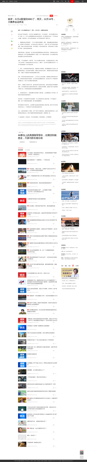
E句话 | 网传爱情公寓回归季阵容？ (68, 173)
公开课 (77, 265)
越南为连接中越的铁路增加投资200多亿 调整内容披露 (41, 391)
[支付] (65, 1)
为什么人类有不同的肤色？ (67, 273)
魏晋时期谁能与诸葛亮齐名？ (67, 276)
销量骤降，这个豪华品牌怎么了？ (36, 370)
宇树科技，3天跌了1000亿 (67, 210)
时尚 (62, 265)
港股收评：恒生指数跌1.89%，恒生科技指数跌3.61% (43, 295)
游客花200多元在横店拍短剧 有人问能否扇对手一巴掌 (41, 384)
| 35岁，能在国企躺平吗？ (67, 251)
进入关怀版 (15, 1)
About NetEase (27, 460)
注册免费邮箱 (77, 1)
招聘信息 (38, 460)
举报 (57, 24)
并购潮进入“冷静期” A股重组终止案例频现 (38, 325)
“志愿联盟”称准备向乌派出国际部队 (36, 199)
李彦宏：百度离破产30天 (66, 279)
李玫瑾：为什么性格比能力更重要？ (68, 268)
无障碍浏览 (11, 1)
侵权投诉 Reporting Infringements (67, 460)
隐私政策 (45, 460)
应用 (7, 1)
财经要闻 (63, 72)
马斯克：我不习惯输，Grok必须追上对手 (69, 201)
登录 (72, 1)
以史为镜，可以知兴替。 (70, 26)
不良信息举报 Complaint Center (53, 460)
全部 (77, 34)
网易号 (13, 15)
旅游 (66, 265)
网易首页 (3, 1)
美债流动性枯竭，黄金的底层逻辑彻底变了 (40, 183)
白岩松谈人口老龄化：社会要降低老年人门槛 (70, 271)
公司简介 (31, 460)
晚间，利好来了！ (32, 435)
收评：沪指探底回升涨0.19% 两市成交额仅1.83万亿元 (41, 175)
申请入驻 (55, 15)
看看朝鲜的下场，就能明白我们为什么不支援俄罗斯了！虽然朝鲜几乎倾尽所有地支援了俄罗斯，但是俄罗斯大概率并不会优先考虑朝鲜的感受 (42, 282)
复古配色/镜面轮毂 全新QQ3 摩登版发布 (69, 235)
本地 (69, 265)
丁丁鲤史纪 (21, 24)
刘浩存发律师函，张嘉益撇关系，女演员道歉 (70, 179)
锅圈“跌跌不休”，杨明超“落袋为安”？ (37, 421)
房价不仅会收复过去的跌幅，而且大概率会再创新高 (40, 333)
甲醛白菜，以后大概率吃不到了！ (38, 428)
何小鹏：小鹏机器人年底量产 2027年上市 (69, 207)
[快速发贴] (12, 31)
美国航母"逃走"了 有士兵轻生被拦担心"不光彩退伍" (40, 340)
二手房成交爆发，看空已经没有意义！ (37, 377)
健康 (73, 265)
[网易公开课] (58, 1)
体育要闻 (63, 131)
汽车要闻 (63, 216)
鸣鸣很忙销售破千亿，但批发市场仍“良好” (69, 91)
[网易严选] (62, 1)
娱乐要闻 (63, 161)
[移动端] (54, 1)
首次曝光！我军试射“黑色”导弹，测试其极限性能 (42, 206)
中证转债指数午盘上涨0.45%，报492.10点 (38, 273)
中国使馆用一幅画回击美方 (34, 442)
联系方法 (35, 460)
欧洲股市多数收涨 (32, 354)
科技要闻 (63, 189)
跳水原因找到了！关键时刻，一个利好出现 (38, 160)
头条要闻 (63, 101)
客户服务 (42, 460)
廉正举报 (59, 460)
